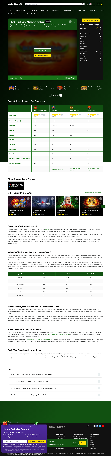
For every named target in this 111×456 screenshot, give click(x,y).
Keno (91, 438)
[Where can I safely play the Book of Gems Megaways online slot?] (99, 381)
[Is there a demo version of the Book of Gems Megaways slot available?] (99, 374)
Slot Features (59, 438)
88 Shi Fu (60, 210)
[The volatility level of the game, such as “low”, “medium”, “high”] (85, 36)
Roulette (92, 444)
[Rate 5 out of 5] (73, 78)
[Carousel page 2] (55, 95)
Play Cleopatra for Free (57, 169)
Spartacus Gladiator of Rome (80, 438)
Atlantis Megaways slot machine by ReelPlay (39, 339)
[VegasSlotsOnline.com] (16, 4)
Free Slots (19, 13)
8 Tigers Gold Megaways (89, 210)
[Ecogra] (50, 426)
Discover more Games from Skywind (93, 192)
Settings (75, 443)
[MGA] (61, 427)
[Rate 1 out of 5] (66, 78)
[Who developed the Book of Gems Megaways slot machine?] (99, 395)
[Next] (60, 95)
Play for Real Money (43, 55)
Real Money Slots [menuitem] (20, 10)
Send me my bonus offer (37, 441)
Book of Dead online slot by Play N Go (58, 334)
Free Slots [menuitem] (10, 10)
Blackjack (92, 442)
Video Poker (93, 448)
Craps (91, 440)
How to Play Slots (60, 436)
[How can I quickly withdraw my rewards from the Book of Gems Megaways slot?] (99, 388)
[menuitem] (32, 10)
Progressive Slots (60, 448)
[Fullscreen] (74, 22)
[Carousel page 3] (57, 95)
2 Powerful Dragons (15, 210)
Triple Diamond (76, 436)
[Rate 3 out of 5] (70, 78)
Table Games (93, 436)
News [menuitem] (102, 10)
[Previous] (50, 95)
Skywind (24, 13)
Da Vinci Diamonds (77, 448)
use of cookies (60, 444)
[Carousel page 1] (53, 95)
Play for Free (42, 50)
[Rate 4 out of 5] (71, 78)
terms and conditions (17, 454)
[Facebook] (97, 426)
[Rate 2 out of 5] (68, 78)
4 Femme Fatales (38, 210)
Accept (82, 443)
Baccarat (92, 446)
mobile (47, 229)
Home (15, 13)
